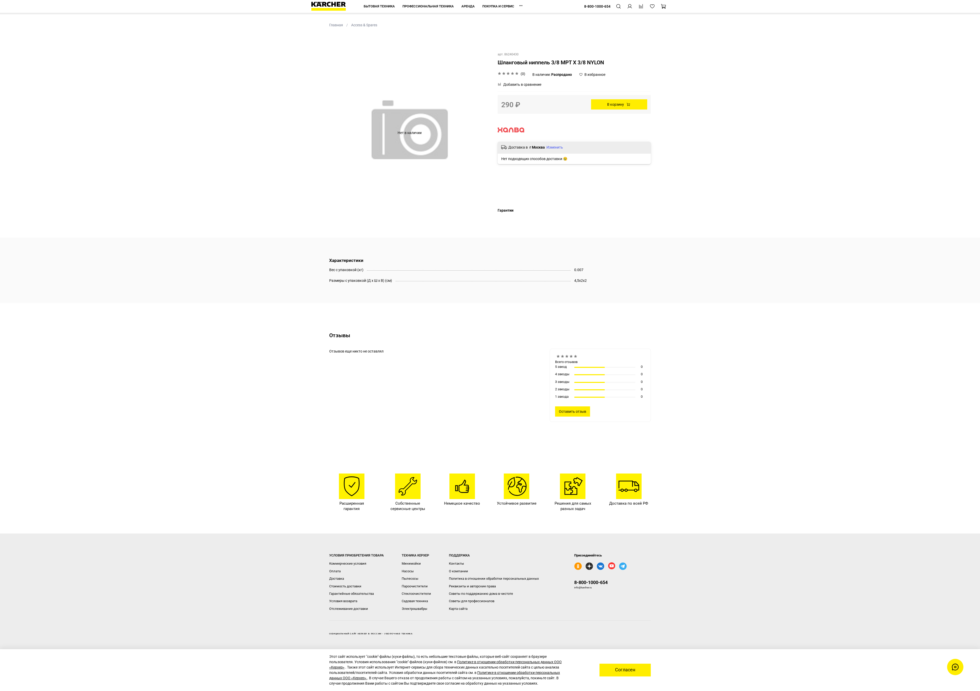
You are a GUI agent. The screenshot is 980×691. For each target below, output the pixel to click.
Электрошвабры (414, 609)
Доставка (336, 578)
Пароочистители (415, 586)
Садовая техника (415, 601)
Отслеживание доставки (348, 609)
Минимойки (411, 563)
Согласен (625, 669)
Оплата (335, 571)
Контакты (456, 563)
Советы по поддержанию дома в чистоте (481, 594)
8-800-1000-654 (591, 582)
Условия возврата (343, 601)
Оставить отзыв (572, 411)
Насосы (408, 571)
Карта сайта (458, 609)
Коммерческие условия (347, 563)
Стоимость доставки (345, 586)
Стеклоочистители (416, 594)
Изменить (554, 147)
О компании (458, 571)
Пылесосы (410, 578)
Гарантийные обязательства (351, 594)
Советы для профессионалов (471, 601)
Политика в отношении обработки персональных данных (494, 578)
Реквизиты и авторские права (472, 586)
